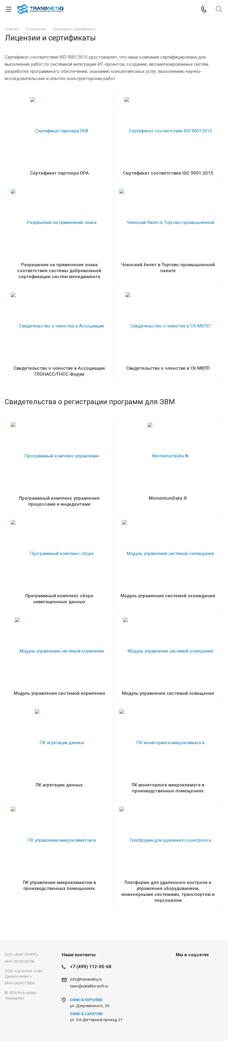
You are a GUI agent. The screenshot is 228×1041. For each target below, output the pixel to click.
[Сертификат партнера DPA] (59, 131)
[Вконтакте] (182, 968)
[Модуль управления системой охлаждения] (168, 553)
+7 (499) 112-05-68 (90, 966)
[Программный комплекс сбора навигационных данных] (59, 553)
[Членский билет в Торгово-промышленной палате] (167, 222)
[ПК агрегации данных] (59, 742)
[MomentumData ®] (168, 456)
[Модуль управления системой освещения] (168, 651)
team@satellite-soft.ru (89, 986)
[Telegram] (196, 968)
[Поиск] (219, 10)
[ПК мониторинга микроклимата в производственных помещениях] (167, 743)
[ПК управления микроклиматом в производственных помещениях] (59, 840)
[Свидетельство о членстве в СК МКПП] (168, 326)
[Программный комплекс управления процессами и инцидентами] (59, 456)
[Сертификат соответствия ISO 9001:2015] (168, 131)
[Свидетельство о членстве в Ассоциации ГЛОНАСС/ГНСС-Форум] (59, 326)
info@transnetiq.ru (86, 979)
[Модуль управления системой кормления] (59, 651)
